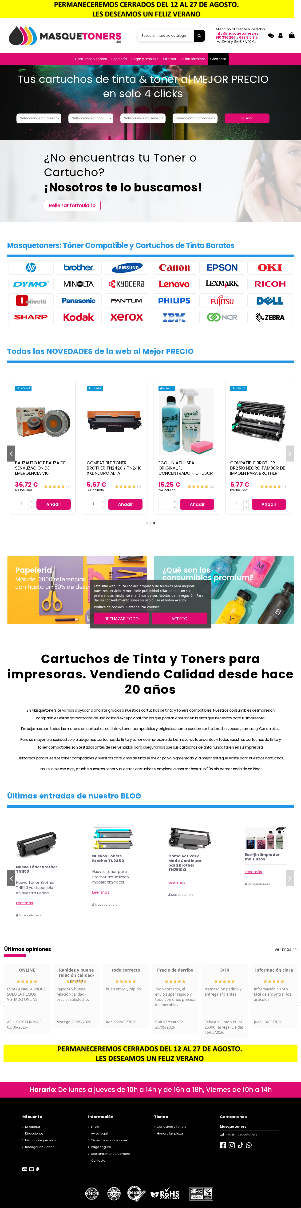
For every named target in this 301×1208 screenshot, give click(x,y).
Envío (95, 1126)
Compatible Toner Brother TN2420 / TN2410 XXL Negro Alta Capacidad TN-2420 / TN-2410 (115, 473)
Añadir (53, 504)
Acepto (179, 618)
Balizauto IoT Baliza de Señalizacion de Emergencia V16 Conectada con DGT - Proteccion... (40, 473)
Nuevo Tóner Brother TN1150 (112, 869)
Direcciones (34, 1133)
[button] (91, 59)
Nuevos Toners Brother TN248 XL (185, 858)
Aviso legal (99, 1133)
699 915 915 (248, 37)
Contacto (98, 1160)
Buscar (247, 118)
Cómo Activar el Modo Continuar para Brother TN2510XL (261, 862)
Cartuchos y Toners (171, 1126)
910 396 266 (225, 37)
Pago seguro (101, 1147)
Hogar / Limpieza (170, 1133)
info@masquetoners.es (237, 33)
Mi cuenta (32, 1126)
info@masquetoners (241, 1134)
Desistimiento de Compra (110, 1153)
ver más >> (286, 949)
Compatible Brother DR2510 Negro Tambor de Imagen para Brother (257, 468)
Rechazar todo (121, 618)
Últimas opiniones (27, 949)
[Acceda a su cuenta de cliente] (280, 35)
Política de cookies (109, 606)
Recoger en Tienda (40, 1147)
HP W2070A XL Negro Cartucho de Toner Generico (36, 871)
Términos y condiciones (109, 1140)
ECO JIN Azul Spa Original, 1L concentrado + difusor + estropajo (185, 470)
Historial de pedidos (40, 1140)
